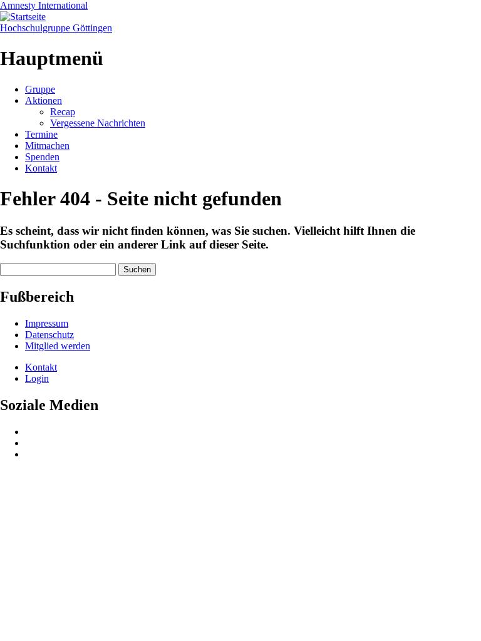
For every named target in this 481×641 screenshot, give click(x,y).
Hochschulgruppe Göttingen (56, 28)
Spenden (42, 156)
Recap (62, 111)
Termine (41, 134)
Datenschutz (49, 334)
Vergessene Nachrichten (97, 123)
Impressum (46, 323)
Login (37, 378)
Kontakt (41, 168)
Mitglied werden (57, 346)
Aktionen (43, 100)
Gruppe (40, 89)
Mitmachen (47, 145)
